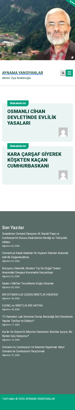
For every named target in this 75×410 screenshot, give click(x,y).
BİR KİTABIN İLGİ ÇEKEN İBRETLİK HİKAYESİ (30, 294)
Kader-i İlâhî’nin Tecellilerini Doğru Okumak (28, 283)
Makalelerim (18, 103)
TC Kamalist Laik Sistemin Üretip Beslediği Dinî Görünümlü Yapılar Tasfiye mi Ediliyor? (37, 319)
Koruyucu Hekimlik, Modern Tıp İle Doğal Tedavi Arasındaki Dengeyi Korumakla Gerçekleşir (31, 270)
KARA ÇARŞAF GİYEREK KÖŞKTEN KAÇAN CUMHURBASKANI (34, 160)
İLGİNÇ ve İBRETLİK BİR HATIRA (22, 305)
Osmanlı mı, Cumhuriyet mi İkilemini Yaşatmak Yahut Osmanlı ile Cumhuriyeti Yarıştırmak (33, 349)
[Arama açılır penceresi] (63, 73)
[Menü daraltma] (69, 73)
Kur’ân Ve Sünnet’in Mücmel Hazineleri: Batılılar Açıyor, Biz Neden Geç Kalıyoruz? (37, 334)
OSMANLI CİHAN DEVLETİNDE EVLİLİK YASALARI (31, 117)
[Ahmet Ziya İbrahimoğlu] (63, 131)
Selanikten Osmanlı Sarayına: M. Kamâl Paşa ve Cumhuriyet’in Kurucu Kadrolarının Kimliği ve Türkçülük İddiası (34, 238)
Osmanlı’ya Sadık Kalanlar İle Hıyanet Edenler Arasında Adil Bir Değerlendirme (35, 255)
